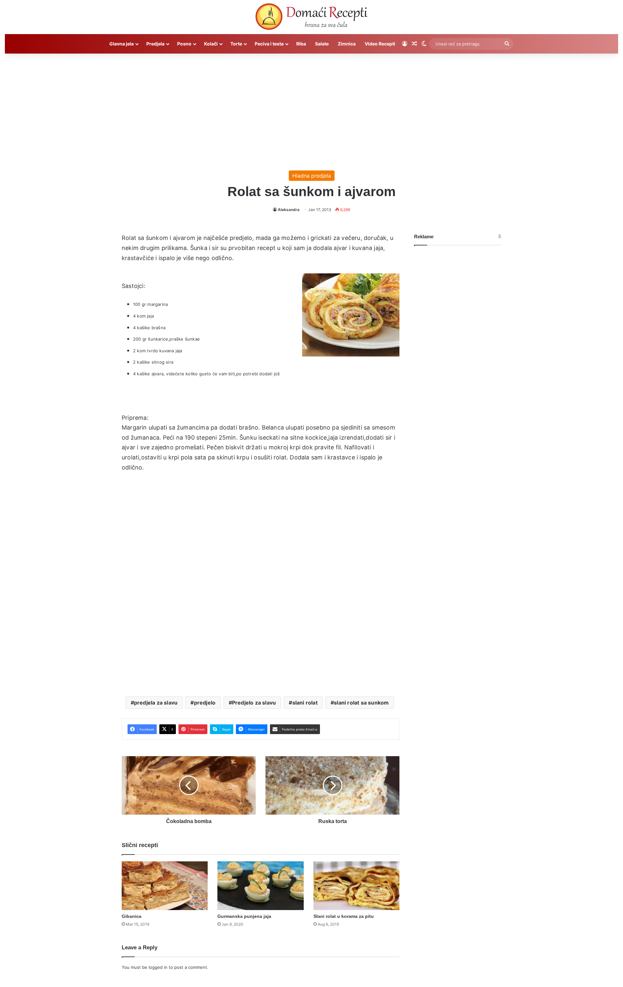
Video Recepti (380, 43)
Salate (322, 43)
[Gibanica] (165, 885)
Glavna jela (121, 43)
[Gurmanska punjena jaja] (260, 885)
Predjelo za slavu (254, 702)
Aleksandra (288, 209)
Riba (301, 43)
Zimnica (347, 43)
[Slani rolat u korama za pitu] (356, 885)
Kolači (211, 43)
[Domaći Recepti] (311, 17)
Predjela (155, 43)
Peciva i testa (269, 43)
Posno (184, 43)
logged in (158, 967)
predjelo (205, 702)
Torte (236, 43)
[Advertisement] (311, 108)
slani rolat (305, 702)
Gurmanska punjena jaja (244, 916)
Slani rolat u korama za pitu (343, 916)
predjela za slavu (155, 702)
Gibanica (131, 916)
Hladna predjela (311, 175)
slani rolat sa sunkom (361, 702)
